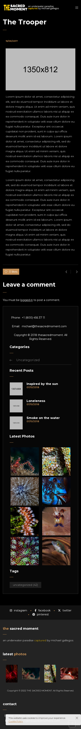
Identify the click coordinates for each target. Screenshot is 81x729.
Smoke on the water (43, 418)
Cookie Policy (15, 721)
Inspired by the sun (42, 384)
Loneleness (36, 401)
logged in (26, 300)
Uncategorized (28, 360)
